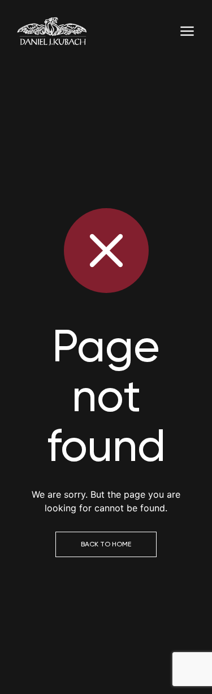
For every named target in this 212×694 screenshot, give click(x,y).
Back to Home (106, 544)
